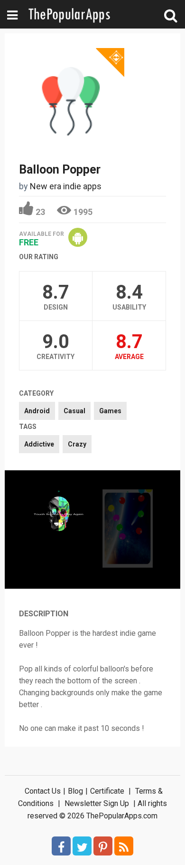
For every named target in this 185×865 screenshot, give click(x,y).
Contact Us (43, 791)
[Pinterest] (102, 845)
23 (40, 212)
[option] (58, 515)
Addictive (39, 444)
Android (37, 411)
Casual (74, 411)
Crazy (77, 444)
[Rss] (123, 845)
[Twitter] (82, 845)
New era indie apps (66, 186)
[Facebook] (61, 845)
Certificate (107, 791)
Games (110, 411)
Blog (75, 791)
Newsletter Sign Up (97, 803)
